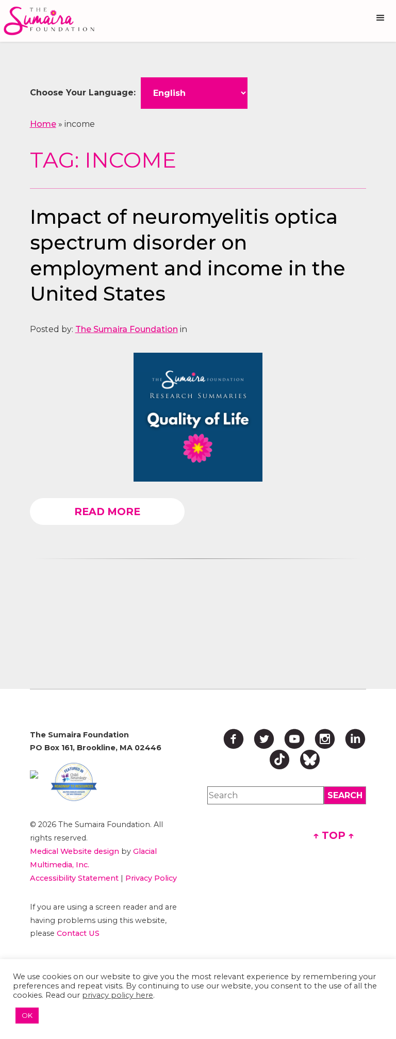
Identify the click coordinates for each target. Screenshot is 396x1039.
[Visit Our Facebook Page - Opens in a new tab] (233, 739)
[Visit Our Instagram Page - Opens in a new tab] (325, 739)
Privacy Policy (151, 878)
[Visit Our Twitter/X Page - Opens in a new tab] (264, 739)
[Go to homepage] (51, 21)
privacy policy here (117, 995)
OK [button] (27, 1015)
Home (43, 124)
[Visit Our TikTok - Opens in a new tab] (279, 759)
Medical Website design (74, 851)
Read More (107, 511)
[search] (345, 795)
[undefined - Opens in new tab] (34, 774)
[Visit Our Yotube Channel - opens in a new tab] (294, 739)
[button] (380, 18)
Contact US (78, 933)
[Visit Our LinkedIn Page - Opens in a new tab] (355, 739)
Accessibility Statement (74, 878)
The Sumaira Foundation (126, 329)
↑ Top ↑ (333, 835)
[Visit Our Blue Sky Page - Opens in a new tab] (310, 759)
